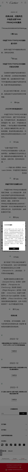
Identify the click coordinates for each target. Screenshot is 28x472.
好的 (14, 248)
